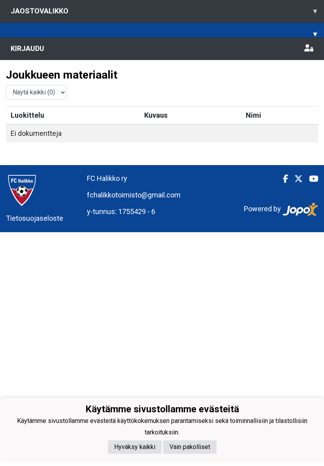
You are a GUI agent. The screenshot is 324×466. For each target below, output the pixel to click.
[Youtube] (310, 179)
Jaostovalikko (164, 11)
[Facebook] (282, 179)
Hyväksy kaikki (134, 447)
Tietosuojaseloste (34, 218)
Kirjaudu (27, 48)
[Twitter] (295, 179)
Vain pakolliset (190, 447)
